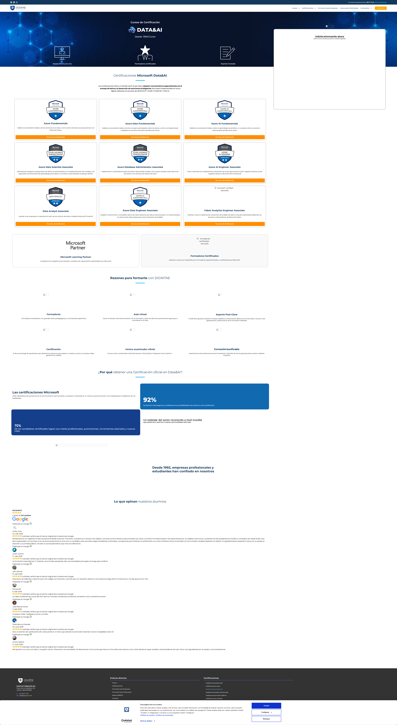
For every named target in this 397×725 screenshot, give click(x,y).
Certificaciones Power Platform (216, 695)
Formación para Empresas (328, 8)
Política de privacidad (164, 715)
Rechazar (266, 719)
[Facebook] (11, 2)
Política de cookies (147, 715)
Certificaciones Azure (213, 686)
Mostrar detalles (146, 721)
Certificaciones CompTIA (214, 698)
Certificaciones (307, 8)
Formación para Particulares (121, 692)
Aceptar (266, 705)
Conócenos (365, 8)
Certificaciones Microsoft (214, 683)
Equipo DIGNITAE (117, 695)
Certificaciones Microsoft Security (217, 692)
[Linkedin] (14, 2)
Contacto (115, 698)
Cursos (294, 8)
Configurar (265, 712)
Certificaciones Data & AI (214, 689)
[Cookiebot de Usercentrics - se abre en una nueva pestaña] (127, 721)
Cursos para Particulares (349, 8)
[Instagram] (17, 2)
